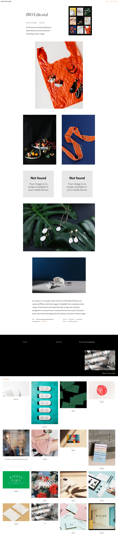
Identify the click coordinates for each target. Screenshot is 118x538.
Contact (25, 342)
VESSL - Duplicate (45, 425)
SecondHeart (73, 449)
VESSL (16, 398)
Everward (102, 467)
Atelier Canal (16, 458)
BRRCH (45, 499)
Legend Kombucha (101, 400)
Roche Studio (102, 531)
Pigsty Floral (16, 490)
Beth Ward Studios (16, 522)
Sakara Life (45, 458)
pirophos (73, 409)
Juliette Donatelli (6, 1)
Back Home (59, 342)
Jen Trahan (44, 321)
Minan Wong (102, 499)
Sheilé (73, 531)
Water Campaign (45, 522)
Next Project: (87, 342)
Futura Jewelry (73, 499)
